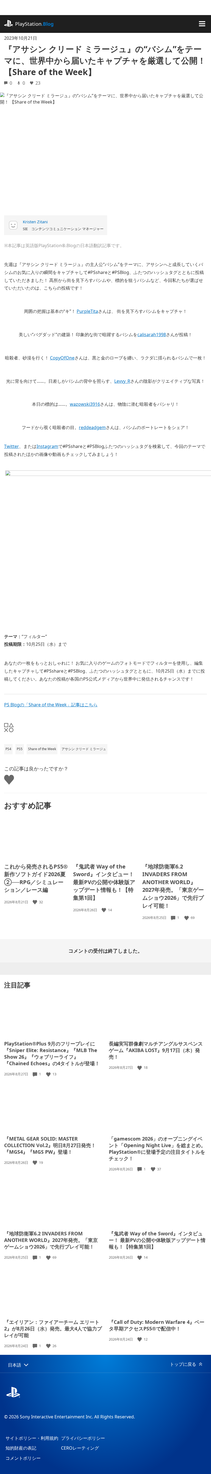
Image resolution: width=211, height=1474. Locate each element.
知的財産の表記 (20, 1448)
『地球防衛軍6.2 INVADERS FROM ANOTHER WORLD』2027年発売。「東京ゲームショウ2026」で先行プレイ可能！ (173, 886)
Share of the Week (42, 749)
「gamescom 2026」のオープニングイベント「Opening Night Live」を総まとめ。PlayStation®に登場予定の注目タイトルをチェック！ (157, 1148)
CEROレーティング (80, 1448)
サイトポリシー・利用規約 (31, 1438)
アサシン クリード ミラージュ (84, 749)
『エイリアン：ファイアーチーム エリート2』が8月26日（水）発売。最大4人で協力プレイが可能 (53, 1328)
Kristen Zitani (35, 221)
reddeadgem (92, 427)
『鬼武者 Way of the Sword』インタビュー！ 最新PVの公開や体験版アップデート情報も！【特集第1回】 (104, 882)
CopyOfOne (62, 358)
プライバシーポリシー (83, 1438)
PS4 (8, 749)
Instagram (47, 446)
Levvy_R (122, 381)
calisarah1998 (151, 335)
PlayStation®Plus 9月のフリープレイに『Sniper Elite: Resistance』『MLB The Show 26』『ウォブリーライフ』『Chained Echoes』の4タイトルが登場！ (52, 1053)
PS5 (20, 749)
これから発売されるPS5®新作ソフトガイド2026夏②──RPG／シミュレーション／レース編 (36, 878)
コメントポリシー (23, 1458)
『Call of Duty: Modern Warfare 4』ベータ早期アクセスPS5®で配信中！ (156, 1325)
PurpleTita (87, 311)
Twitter (11, 446)
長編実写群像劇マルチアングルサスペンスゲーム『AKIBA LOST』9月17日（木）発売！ (156, 1050)
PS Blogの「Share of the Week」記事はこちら (51, 705)
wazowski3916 (85, 404)
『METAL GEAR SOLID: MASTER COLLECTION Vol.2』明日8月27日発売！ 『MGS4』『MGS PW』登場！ (50, 1145)
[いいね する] (35, 902)
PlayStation (34, 24)
